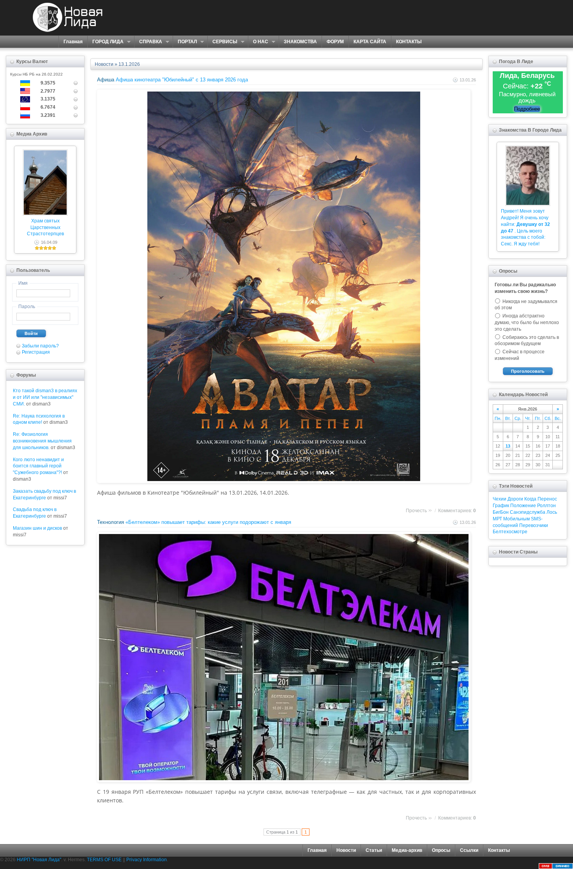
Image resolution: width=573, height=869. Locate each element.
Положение (523, 505)
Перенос (547, 499)
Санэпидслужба (527, 512)
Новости (104, 64)
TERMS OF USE (104, 859)
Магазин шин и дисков (37, 528)
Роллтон (546, 505)
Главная (73, 41)
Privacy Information (146, 859)
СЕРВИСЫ (222, 42)
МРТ (497, 519)
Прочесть (416, 510)
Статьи (374, 850)
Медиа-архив (407, 850)
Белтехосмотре (510, 531)
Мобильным (516, 519)
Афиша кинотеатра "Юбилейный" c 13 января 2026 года (182, 80)
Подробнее (527, 109)
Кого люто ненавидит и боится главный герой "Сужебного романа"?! (38, 466)
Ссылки (469, 850)
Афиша (105, 80)
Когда (530, 499)
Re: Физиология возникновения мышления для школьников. (42, 441)
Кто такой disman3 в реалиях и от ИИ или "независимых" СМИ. (45, 397)
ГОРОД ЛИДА (105, 42)
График (501, 505)
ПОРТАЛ (185, 42)
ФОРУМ (335, 41)
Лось (551, 512)
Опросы (441, 850)
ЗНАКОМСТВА (300, 41)
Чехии (499, 499)
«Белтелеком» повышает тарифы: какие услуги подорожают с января (208, 522)
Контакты (499, 850)
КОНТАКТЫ (409, 41)
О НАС (258, 42)
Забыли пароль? (40, 346)
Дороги (515, 499)
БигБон (501, 512)
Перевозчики (533, 525)
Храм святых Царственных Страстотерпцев (45, 227)
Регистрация (36, 352)
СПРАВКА (148, 42)
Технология (110, 522)
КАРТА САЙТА (370, 41)
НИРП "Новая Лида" (39, 859)
